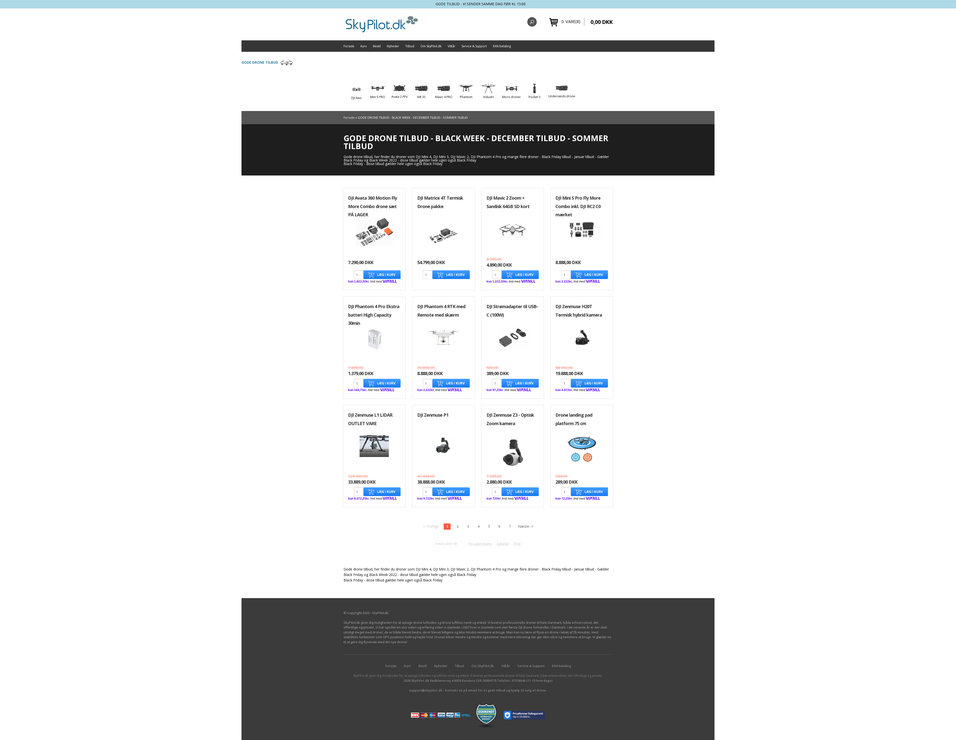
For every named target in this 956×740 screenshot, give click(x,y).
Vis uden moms (480, 543)
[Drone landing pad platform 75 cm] (581, 449)
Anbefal (503, 543)
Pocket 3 (534, 97)
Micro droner (511, 97)
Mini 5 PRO (377, 97)
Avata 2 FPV (399, 97)
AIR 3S (421, 97)
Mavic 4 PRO (443, 97)
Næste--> (526, 526)
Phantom (466, 97)
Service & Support (474, 46)
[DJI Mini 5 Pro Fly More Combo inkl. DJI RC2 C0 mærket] (581, 230)
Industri (488, 97)
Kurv (363, 46)
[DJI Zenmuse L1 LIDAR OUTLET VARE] (374, 446)
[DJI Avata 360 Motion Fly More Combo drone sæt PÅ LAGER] (374, 231)
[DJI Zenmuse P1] (443, 446)
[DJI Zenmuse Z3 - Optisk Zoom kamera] (512, 452)
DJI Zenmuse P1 (432, 415)
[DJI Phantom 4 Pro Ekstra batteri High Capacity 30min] (374, 339)
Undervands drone (561, 96)
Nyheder (393, 46)
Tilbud (409, 46)
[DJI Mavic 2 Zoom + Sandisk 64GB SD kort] (512, 230)
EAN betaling (502, 46)
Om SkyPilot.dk (430, 46)
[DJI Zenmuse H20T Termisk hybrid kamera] (581, 337)
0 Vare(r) (570, 21)
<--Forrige (431, 526)
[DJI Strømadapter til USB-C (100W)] (512, 338)
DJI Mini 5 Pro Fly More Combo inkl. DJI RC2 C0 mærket (577, 206)
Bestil (377, 46)
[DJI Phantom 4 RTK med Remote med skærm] (443, 337)
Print (517, 543)
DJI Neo (356, 98)
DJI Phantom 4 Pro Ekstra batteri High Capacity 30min (373, 314)
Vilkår (451, 46)
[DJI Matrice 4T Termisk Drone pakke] (443, 235)
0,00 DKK (602, 21)
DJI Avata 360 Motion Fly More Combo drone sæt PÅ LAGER (372, 206)
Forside (349, 46)
